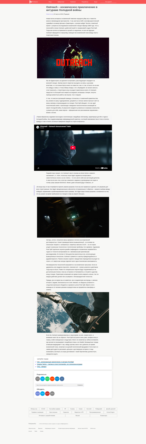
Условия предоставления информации (66, 428)
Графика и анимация (37, 412)
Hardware (73, 2)
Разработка (85, 2)
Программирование (95, 412)
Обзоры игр (34, 409)
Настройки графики (54, 409)
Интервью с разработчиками (47, 415)
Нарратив (66, 412)
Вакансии (40, 428)
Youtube (47, 393)
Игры (50, 2)
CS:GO (43, 409)
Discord (37, 393)
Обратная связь (32, 428)
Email (37, 378)
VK (62, 378)
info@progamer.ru (64, 423)
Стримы (72, 409)
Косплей (89, 409)
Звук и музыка (53, 412)
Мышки (78, 415)
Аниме (81, 409)
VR (65, 409)
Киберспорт (61, 2)
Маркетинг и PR (79, 412)
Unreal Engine (110, 412)
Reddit (52, 378)
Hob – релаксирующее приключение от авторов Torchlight (55, 362)
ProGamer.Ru (32, 423)
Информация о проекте (50, 428)
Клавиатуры (103, 415)
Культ (95, 2)
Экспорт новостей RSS (83, 428)
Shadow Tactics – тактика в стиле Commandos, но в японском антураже (59, 364)
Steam (52, 393)
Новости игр (49, 14)
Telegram (57, 378)
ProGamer (35, 2)
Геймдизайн (98, 409)
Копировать (80, 385)
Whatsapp (47, 378)
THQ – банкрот (41, 366)
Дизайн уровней (110, 409)
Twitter (42, 378)
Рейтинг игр (92, 428)
